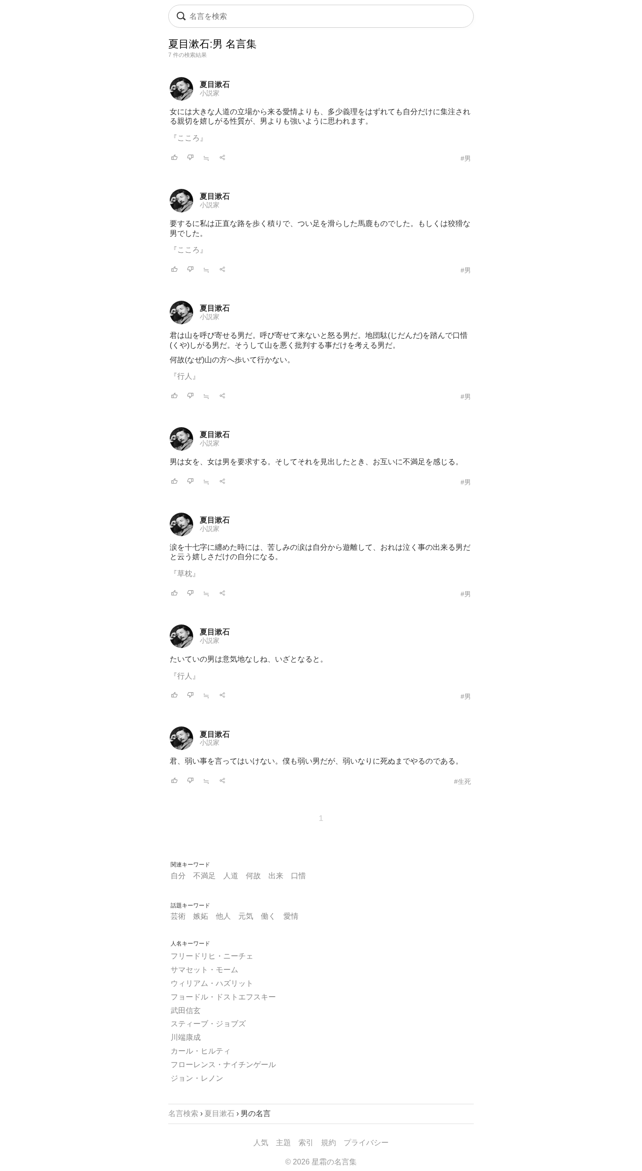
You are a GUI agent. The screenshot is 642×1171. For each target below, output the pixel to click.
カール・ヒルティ (201, 1051)
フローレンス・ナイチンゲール (223, 1065)
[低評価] (190, 158)
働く (268, 916)
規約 (328, 1143)
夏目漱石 (215, 84)
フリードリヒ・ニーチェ (212, 956)
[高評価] (174, 158)
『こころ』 (188, 138)
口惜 (298, 876)
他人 (223, 916)
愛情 (290, 916)
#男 (466, 158)
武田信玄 (186, 1011)
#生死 (462, 781)
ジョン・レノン (197, 1078)
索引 (305, 1143)
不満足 (204, 876)
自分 (178, 876)
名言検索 (183, 1113)
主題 (283, 1143)
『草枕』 (185, 574)
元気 (245, 916)
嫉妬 (200, 916)
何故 (253, 876)
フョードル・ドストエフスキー (223, 997)
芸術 (178, 916)
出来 (275, 876)
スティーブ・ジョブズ (208, 1024)
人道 (230, 876)
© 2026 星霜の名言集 (321, 1162)
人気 (260, 1143)
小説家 (209, 93)
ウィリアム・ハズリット (212, 983)
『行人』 (185, 376)
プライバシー (366, 1143)
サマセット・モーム (204, 970)
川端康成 (186, 1037)
